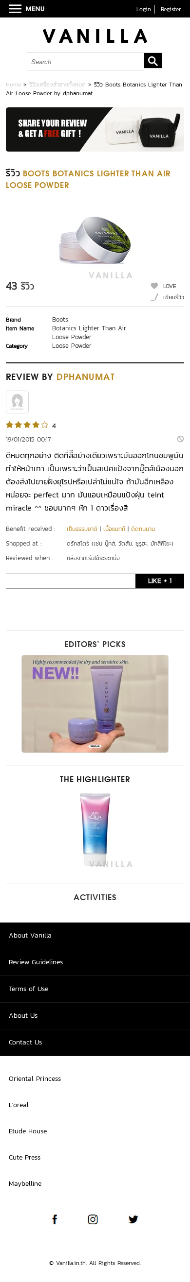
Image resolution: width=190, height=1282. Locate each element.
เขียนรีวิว (173, 297)
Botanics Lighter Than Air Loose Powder (89, 333)
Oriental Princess (35, 1079)
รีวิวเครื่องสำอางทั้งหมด (57, 84)
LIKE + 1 (159, 581)
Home (13, 84)
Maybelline (25, 1184)
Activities (95, 898)
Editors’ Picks (95, 645)
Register (171, 9)
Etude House (28, 1131)
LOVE (169, 286)
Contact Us (25, 1042)
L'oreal (19, 1105)
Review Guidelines (36, 962)
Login (143, 9)
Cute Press (24, 1157)
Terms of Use (28, 989)
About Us (23, 1015)
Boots (60, 319)
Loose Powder (72, 345)
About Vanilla (30, 935)
